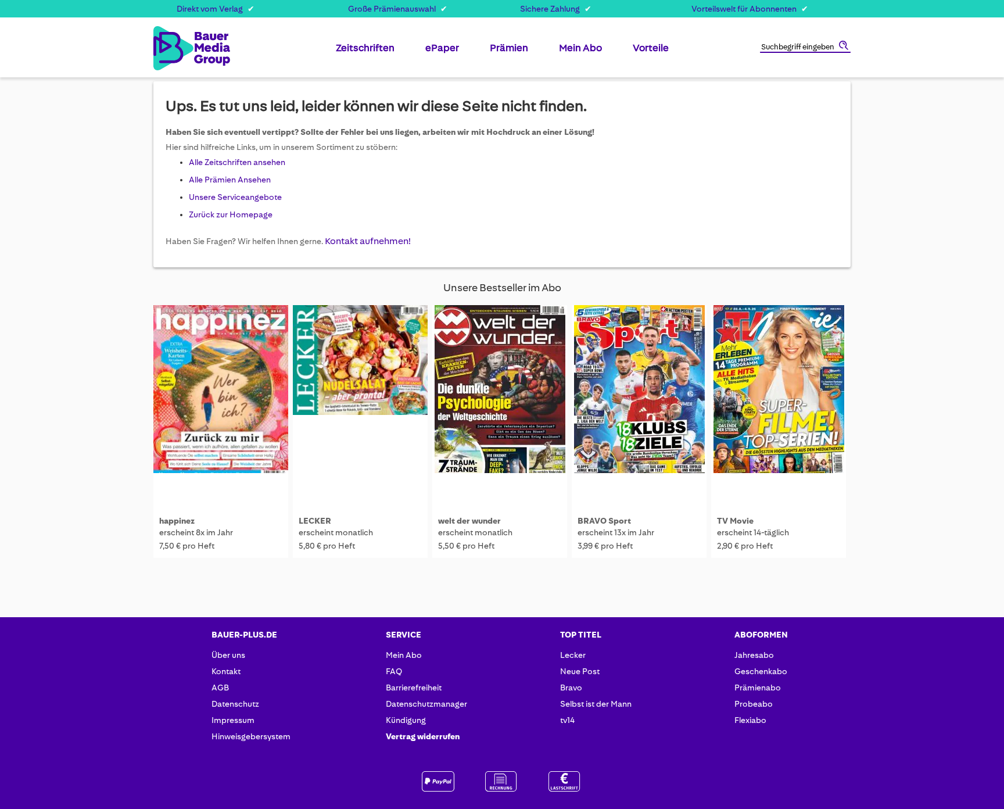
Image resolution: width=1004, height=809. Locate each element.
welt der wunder (469, 520)
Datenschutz (235, 703)
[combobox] (805, 47)
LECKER (315, 520)
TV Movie (735, 520)
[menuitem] (365, 52)
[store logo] (172, 48)
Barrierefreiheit (414, 687)
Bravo (571, 687)
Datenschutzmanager (426, 703)
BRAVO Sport (604, 520)
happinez (177, 520)
